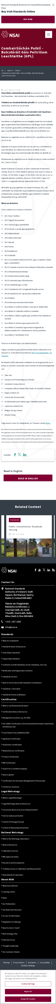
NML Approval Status (11, 857)
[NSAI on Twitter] (44, 570)
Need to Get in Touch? (11, 928)
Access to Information (11, 916)
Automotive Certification (12, 744)
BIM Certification (9, 763)
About (10, 71)
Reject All (28, 991)
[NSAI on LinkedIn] (48, 570)
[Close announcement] (53, 5)
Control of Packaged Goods (13, 822)
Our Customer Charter (11, 952)
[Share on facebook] (15, 455)
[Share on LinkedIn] (24, 455)
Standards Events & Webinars (14, 694)
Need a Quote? (8, 775)
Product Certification (11, 757)
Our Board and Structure (12, 910)
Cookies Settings (28, 965)
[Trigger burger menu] (48, 34)
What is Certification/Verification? (16, 706)
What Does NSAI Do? (10, 886)
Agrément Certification (11, 739)
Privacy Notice (18, 962)
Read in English (28, 478)
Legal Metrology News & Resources (16, 804)
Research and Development (13, 863)
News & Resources (10, 845)
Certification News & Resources (15, 712)
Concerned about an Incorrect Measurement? (20, 810)
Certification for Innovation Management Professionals (24, 781)
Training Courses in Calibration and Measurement (22, 869)
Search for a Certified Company (15, 769)
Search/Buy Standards (11, 652)
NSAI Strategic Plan (10, 934)
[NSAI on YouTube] (39, 570)
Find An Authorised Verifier (13, 816)
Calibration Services (10, 851)
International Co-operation (13, 875)
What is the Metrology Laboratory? (16, 839)
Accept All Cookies (28, 999)
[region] (28, 987)
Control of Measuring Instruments (16, 828)
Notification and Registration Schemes (18, 670)
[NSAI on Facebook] (35, 570)
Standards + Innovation (11, 689)
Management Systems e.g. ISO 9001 (16, 718)
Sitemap (6, 962)
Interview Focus (9, 940)
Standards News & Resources (14, 646)
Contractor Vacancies (11, 787)
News (17, 71)
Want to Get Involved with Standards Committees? (22, 683)
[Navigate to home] (10, 34)
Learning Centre (9, 892)
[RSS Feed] (53, 570)
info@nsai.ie (11, 627)
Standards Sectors (10, 677)
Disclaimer (32, 962)
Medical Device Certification (13, 751)
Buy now (28, 19)
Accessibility (45, 962)
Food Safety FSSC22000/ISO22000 (16, 733)
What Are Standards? (11, 641)
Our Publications (9, 904)
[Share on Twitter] (19, 455)
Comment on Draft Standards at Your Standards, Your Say (25, 665)
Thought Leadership (10, 946)
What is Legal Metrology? (12, 798)
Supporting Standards (11, 659)
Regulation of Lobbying (12, 922)
